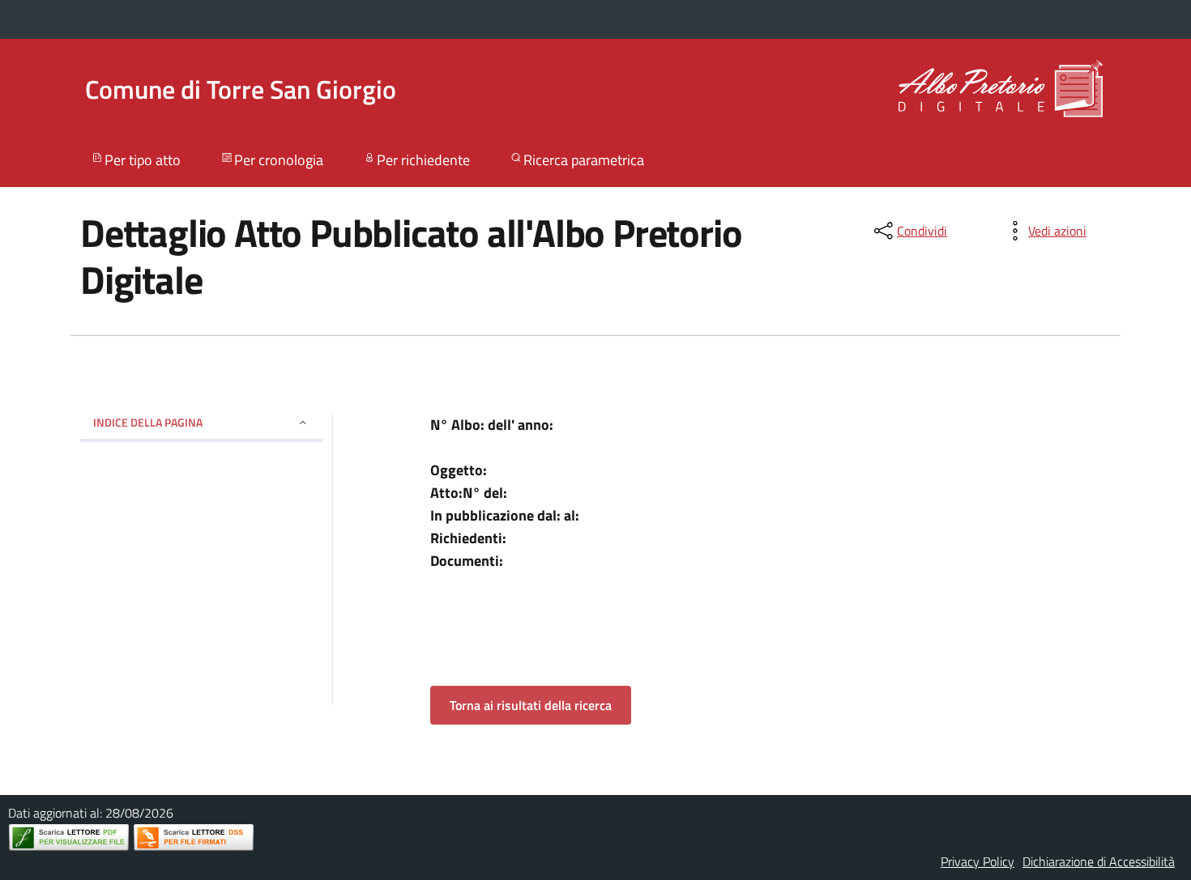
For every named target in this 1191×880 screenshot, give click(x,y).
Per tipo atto (143, 160)
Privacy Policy (977, 861)
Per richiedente (423, 160)
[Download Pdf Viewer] (69, 837)
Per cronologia (278, 160)
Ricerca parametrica (583, 160)
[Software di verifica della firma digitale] (193, 837)
